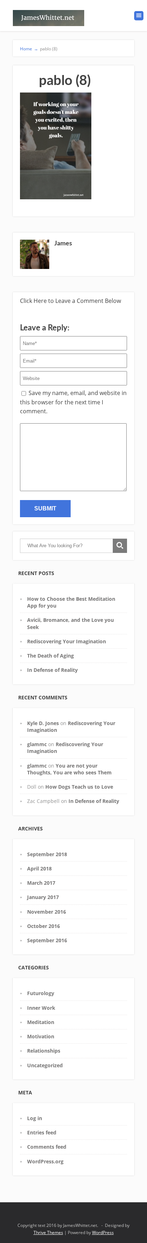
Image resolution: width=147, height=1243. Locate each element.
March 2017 (41, 882)
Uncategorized (45, 1065)
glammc (37, 744)
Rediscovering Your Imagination (66, 641)
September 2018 (47, 854)
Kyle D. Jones (43, 723)
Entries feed (41, 1132)
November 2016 (46, 911)
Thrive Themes (48, 1232)
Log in (34, 1118)
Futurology (40, 993)
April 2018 (39, 868)
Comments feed (46, 1146)
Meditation (40, 1022)
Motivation (40, 1036)
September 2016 (47, 940)
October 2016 (43, 926)
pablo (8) (48, 49)
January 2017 (43, 897)
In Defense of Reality (52, 670)
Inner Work (41, 1007)
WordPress (103, 1232)
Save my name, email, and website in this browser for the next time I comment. (73, 402)
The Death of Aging (50, 655)
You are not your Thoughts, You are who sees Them (69, 769)
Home (29, 49)
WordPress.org (45, 1161)
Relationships (43, 1050)
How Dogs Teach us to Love (79, 786)
